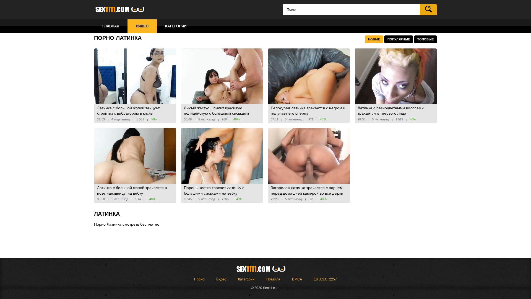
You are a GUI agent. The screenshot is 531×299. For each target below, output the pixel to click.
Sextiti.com (124, 10)
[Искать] (428, 9)
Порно (199, 279)
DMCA (297, 279)
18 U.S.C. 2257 (325, 279)
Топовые (425, 39)
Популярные (398, 39)
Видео (221, 279)
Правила (273, 279)
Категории (246, 279)
